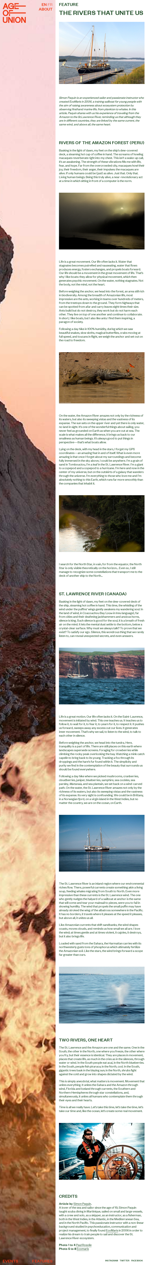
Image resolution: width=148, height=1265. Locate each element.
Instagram (111, 1260)
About (46, 9)
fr (50, 4)
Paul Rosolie (84, 1245)
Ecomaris (83, 1248)
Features (42, 1260)
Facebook (137, 1260)
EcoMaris (112, 1230)
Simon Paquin (82, 1203)
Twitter (124, 1260)
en (44, 4)
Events (10, 1260)
